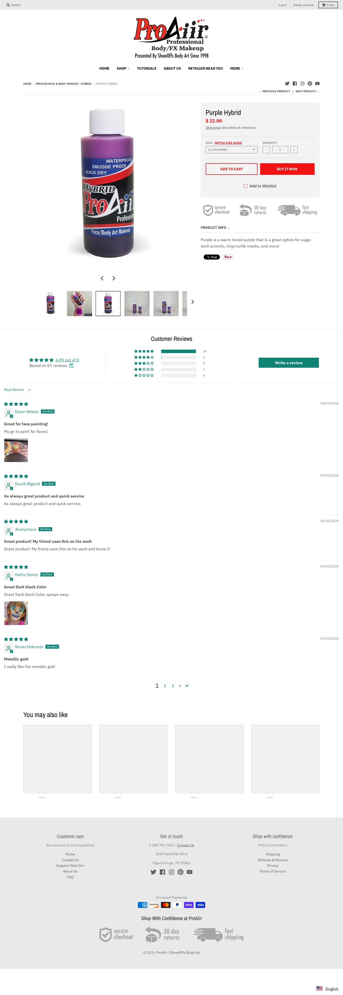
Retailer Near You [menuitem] (205, 68)
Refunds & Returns (273, 860)
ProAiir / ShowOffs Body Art (178, 952)
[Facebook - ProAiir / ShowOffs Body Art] (295, 83)
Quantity (270, 143)
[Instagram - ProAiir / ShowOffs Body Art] (302, 83)
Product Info (213, 227)
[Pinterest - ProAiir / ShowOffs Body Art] (310, 83)
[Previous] (102, 278)
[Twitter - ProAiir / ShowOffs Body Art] (287, 83)
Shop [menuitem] (121, 68)
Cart (330, 5)
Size (224, 143)
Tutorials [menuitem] (146, 68)
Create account (303, 5)
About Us (70, 871)
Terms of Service (273, 871)
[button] (144, 351)
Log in (283, 5)
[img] (16, 403)
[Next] (113, 278)
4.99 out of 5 (67, 359)
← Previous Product (274, 91)
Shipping (212, 127)
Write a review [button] (289, 362)
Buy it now (287, 169)
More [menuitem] (235, 68)
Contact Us (70, 860)
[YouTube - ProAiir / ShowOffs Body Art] (317, 83)
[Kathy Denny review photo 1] (16, 613)
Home (27, 84)
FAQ (70, 877)
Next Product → (308, 91)
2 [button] (165, 685)
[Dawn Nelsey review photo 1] (16, 450)
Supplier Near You (70, 865)
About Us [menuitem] (172, 68)
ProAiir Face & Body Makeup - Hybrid (63, 84)
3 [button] (173, 685)
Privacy (272, 865)
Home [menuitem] (104, 68)
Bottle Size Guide (228, 143)
